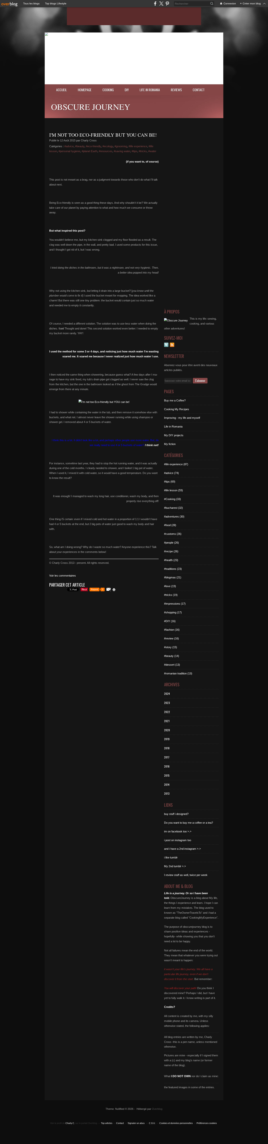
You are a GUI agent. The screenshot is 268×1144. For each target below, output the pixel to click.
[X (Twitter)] (161, 3)
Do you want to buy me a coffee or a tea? (188, 822)
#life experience (138, 146)
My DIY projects (173, 435)
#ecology (107, 146)
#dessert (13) (172, 664)
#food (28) (170, 525)
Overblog (157, 1109)
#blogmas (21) (172, 577)
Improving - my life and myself (182, 417)
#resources (105, 151)
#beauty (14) (171, 655)
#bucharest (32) (173, 507)
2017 (166, 757)
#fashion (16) (172, 629)
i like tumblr (171, 857)
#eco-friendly (93, 146)
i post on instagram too (177, 840)
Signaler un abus (136, 1123)
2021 (167, 721)
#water (152, 151)
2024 (167, 694)
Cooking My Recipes (176, 409)
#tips (134, 151)
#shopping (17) (173, 612)
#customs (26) (172, 533)
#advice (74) (171, 473)
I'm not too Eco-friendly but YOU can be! (103, 135)
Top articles (106, 1123)
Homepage (85, 89)
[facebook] (155, 3)
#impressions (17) (175, 603)
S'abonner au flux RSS (172, 345)
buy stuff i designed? (176, 813)
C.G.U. (152, 1123)
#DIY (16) (170, 621)
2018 (167, 748)
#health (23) (171, 560)
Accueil (61, 89)
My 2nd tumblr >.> (175, 866)
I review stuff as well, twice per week (185, 874)
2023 (167, 703)
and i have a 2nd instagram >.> (182, 848)
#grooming (120, 146)
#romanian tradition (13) (178, 673)
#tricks (143, 151)
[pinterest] (167, 3)
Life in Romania (150, 89)
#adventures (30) (174, 516)
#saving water (122, 151)
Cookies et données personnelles (176, 1123)
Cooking (108, 89)
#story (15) (170, 647)
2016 (167, 766)
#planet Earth (89, 151)
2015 (167, 775)
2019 (167, 739)
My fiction (170, 444)
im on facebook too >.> (177, 831)
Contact (199, 89)
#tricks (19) (171, 594)
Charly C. (70, 1123)
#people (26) (171, 542)
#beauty (79, 146)
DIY (127, 89)
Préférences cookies (207, 1123)
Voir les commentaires (62, 575)
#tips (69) (169, 481)
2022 (167, 712)
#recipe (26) (171, 551)
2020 (167, 730)
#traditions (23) (173, 568)
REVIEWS (176, 89)
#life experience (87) (176, 464)
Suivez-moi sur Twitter (166, 345)
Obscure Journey (90, 106)
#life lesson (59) (173, 490)
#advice (69, 146)
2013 (167, 793)
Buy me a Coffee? (175, 400)
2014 (167, 784)
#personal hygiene (69, 151)
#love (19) (170, 586)
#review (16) (171, 638)
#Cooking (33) (172, 499)
